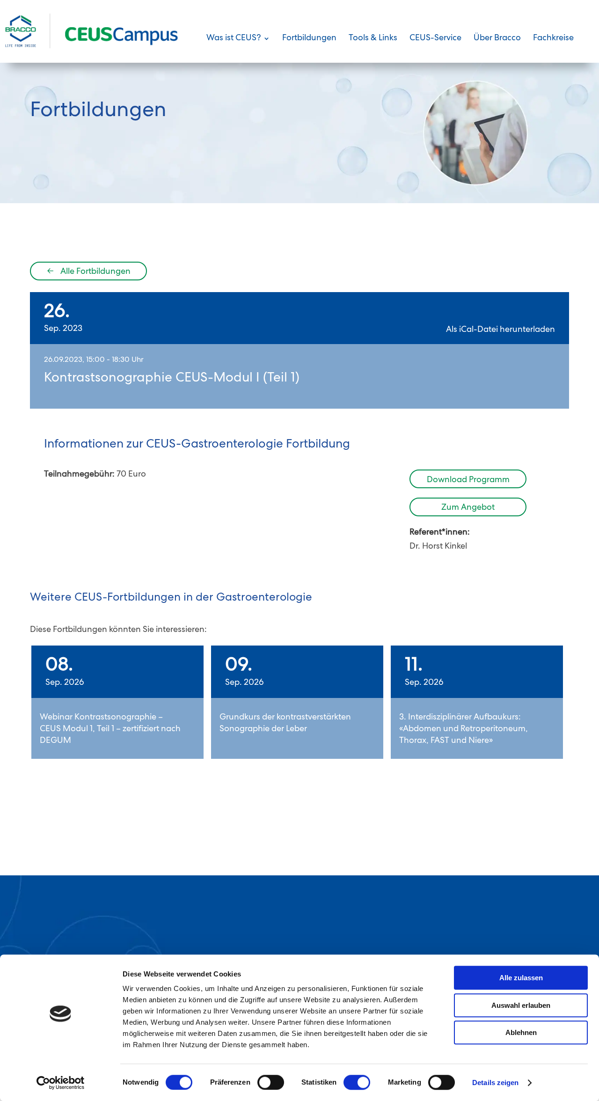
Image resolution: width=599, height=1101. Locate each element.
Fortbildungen (309, 39)
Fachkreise (553, 39)
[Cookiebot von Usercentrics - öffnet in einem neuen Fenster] (61, 1083)
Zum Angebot (468, 508)
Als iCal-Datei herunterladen (500, 330)
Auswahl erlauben (520, 1005)
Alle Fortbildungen (89, 272)
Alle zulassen (521, 978)
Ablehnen (521, 1032)
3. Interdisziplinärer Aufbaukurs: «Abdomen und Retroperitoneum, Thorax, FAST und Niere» (463, 729)
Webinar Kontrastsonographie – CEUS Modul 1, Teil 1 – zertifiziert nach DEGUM (110, 729)
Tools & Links (373, 39)
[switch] (270, 1082)
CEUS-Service (435, 39)
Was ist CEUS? (233, 39)
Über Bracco (497, 39)
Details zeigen (495, 1082)
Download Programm (468, 480)
